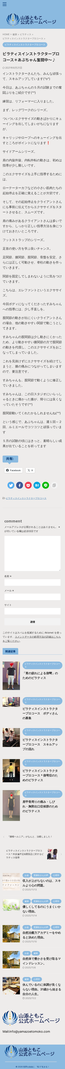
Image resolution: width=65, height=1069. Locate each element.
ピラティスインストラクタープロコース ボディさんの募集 (40, 713)
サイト (8, 604)
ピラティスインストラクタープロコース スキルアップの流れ (40, 744)
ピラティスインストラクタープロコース (26, 498)
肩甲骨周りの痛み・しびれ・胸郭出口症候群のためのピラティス (40, 806)
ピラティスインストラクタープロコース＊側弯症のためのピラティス (40, 775)
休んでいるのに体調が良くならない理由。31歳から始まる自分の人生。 (42, 989)
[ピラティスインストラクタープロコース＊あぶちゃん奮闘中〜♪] (36, 485)
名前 (7, 576)
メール (9, 590)
